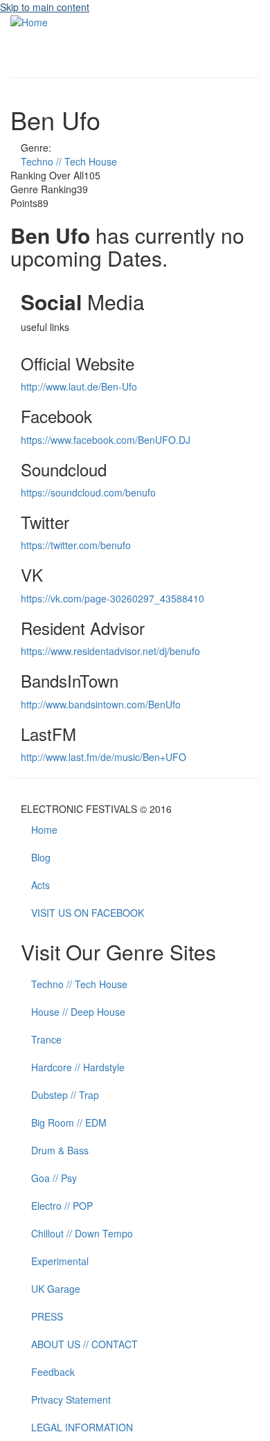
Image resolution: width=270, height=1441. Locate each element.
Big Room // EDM (69, 1122)
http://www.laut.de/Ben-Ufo (79, 386)
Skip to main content (44, 7)
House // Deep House (78, 1012)
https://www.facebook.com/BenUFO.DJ (105, 440)
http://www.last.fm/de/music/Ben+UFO (103, 757)
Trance (46, 1039)
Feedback (53, 1372)
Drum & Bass (60, 1150)
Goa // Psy (54, 1178)
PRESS (47, 1316)
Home (44, 829)
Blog (41, 857)
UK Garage (55, 1289)
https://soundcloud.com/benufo (88, 492)
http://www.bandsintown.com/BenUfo (101, 704)
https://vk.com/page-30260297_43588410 (112, 598)
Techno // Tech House (69, 161)
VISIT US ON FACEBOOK (87, 913)
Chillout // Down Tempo (82, 1233)
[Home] (29, 21)
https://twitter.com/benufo (76, 545)
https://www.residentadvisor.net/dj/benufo (110, 651)
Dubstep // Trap (65, 1095)
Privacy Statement (71, 1399)
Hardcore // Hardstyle (78, 1067)
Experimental (60, 1261)
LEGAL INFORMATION (82, 1427)
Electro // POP (62, 1205)
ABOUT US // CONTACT (84, 1344)
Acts (40, 885)
